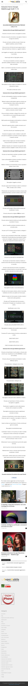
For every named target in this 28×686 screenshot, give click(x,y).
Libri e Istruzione (5, 637)
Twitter (2, 484)
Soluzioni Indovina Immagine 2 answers (14, 567)
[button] (26, 2)
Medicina (3, 639)
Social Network (4, 657)
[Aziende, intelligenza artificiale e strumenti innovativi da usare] (14, 517)
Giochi (2, 631)
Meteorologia (4, 641)
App (2, 615)
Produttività (3, 651)
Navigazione (4, 647)
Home (2, 4)
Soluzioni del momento (6, 659)
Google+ (20, 484)
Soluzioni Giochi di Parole (6, 664)
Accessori (3, 613)
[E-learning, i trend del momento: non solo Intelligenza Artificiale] (14, 496)
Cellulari (3, 623)
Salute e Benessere (5, 655)
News (2, 649)
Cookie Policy (17, 684)
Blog (2, 621)
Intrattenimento (4, 635)
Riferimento (3, 653)
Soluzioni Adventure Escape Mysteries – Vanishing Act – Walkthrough (13, 553)
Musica (2, 645)
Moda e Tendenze (5, 643)
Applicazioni (4, 619)
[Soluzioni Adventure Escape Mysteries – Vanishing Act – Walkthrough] (14, 541)
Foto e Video (4, 627)
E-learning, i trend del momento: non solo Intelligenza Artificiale (13, 505)
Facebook (14, 484)
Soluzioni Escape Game (6, 661)
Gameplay (3, 629)
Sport (2, 670)
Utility (2, 674)
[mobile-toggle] (2, 2)
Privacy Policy (11, 684)
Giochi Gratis (4, 633)
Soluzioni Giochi (4, 663)
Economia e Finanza (5, 625)
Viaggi (2, 676)
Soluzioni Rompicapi (5, 668)
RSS (11, 486)
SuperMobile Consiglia (6, 672)
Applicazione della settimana (7, 617)
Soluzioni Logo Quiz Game (7, 666)
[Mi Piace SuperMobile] (14, 477)
